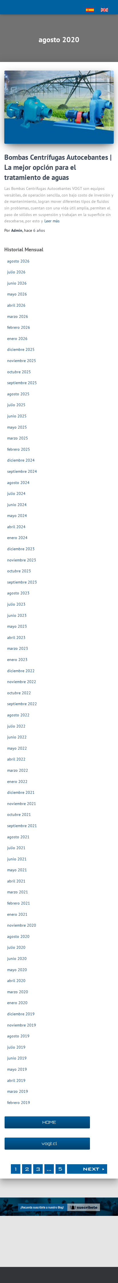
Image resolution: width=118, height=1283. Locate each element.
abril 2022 (16, 759)
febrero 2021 (18, 903)
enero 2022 (17, 781)
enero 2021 (17, 914)
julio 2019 (16, 1047)
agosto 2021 (18, 836)
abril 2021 (16, 881)
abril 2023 (16, 637)
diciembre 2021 (21, 792)
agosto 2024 (18, 482)
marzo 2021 (17, 892)
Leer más (52, 220)
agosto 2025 (18, 393)
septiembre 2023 (22, 582)
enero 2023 (17, 659)
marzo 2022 (17, 770)
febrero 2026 (18, 327)
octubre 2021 (19, 814)
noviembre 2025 (21, 360)
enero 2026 (17, 338)
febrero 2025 (18, 449)
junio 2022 (17, 737)
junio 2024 (17, 504)
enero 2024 (17, 537)
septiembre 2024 (22, 471)
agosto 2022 (18, 715)
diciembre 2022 (21, 670)
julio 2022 (16, 726)
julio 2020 (16, 947)
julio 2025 (16, 404)
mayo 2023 (17, 626)
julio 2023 (16, 604)
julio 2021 (16, 847)
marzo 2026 (17, 316)
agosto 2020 (18, 936)
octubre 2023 (19, 571)
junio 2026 (17, 283)
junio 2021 (17, 859)
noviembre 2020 (21, 925)
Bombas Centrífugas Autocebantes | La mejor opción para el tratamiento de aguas (58, 167)
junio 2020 (17, 958)
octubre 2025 (19, 371)
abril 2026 (16, 305)
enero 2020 (17, 1002)
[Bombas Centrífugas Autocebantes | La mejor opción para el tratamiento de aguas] (59, 107)
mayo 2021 (17, 869)
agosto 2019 (18, 1036)
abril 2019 (16, 1080)
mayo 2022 (17, 748)
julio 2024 (16, 493)
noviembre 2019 (21, 1025)
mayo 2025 (17, 427)
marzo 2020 (17, 991)
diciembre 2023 (21, 548)
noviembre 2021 (21, 803)
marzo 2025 (17, 438)
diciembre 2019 (21, 1013)
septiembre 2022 (22, 703)
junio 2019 (17, 1058)
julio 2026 (16, 272)
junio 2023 (17, 615)
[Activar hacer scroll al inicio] (106, 1271)
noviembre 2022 (21, 681)
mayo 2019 (17, 1069)
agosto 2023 (18, 593)
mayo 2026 (17, 294)
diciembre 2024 (21, 460)
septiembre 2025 (22, 382)
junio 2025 (17, 416)
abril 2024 (16, 526)
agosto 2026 (18, 261)
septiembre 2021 (22, 825)
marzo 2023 (17, 648)
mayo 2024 (17, 515)
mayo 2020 (17, 969)
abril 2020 (16, 980)
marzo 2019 (17, 1091)
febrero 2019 (18, 1102)
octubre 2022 (19, 692)
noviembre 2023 (21, 560)
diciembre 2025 (21, 349)
